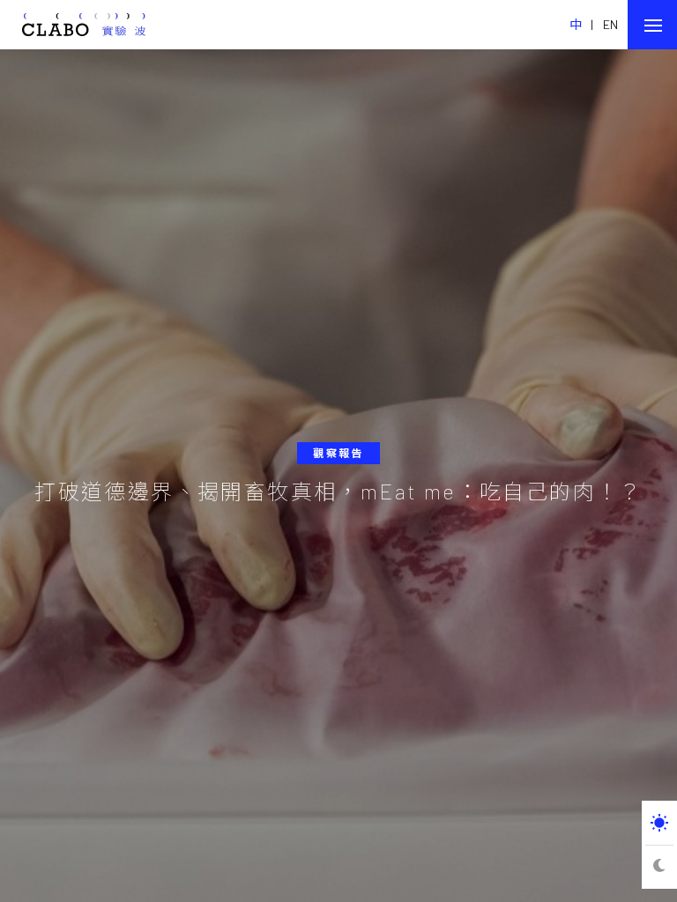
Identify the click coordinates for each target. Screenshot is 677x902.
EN (611, 24)
